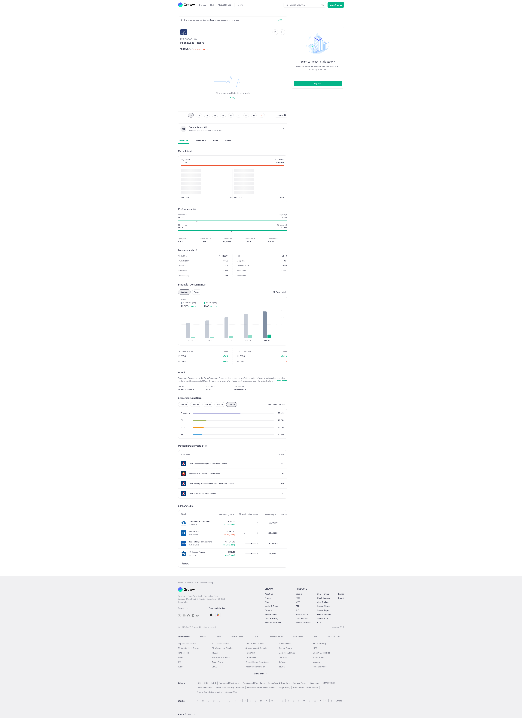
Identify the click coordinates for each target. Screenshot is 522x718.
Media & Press (271, 606)
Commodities (302, 618)
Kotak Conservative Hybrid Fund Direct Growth (208, 463)
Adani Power (217, 662)
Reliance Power (320, 666)
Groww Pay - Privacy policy (209, 692)
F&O (298, 598)
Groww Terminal (303, 622)
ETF (297, 606)
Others (339, 700)
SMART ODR (329, 683)
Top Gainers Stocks (187, 643)
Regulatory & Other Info (279, 683)
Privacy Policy (299, 683)
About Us (269, 593)
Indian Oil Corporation (255, 666)
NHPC (181, 657)
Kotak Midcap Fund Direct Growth (202, 493)
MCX (213, 683)
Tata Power (251, 657)
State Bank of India (221, 657)
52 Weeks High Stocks (188, 648)
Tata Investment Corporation (200, 521)
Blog (267, 602)
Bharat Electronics (321, 652)
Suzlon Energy (285, 648)
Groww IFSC (231, 692)
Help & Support (271, 614)
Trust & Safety (271, 618)
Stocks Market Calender (257, 648)
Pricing (268, 598)
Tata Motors (183, 652)
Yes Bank (283, 657)
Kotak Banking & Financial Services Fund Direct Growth (211, 483)
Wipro (181, 666)
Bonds (341, 593)
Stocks (299, 593)
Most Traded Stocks (255, 643)
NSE (199, 683)
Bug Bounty (284, 687)
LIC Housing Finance (197, 552)
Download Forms (204, 687)
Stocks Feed (285, 643)
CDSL (214, 666)
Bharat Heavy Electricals (257, 662)
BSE (206, 683)
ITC (179, 662)
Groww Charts (323, 606)
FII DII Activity (319, 643)
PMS (319, 622)
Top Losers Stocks (220, 643)
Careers (268, 610)
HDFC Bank (318, 657)
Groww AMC (323, 618)
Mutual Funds (302, 614)
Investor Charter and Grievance (261, 687)
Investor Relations (273, 622)
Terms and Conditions (229, 683)
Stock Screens (323, 598)
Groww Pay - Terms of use (305, 687)
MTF (298, 602)
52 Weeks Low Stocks (222, 648)
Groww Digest (323, 610)
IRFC (315, 648)
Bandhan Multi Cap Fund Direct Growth (204, 473)
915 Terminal (323, 593)
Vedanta (316, 662)
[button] (194, 209)
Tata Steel (250, 652)
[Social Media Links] (179, 615)
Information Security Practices (229, 687)
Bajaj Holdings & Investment (200, 542)
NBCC (282, 666)
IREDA (215, 652)
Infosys (282, 662)
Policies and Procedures (254, 683)
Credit (341, 598)
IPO (297, 610)
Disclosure (314, 683)
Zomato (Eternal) (287, 652)
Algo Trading (322, 602)
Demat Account (324, 614)
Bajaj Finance (194, 531)
